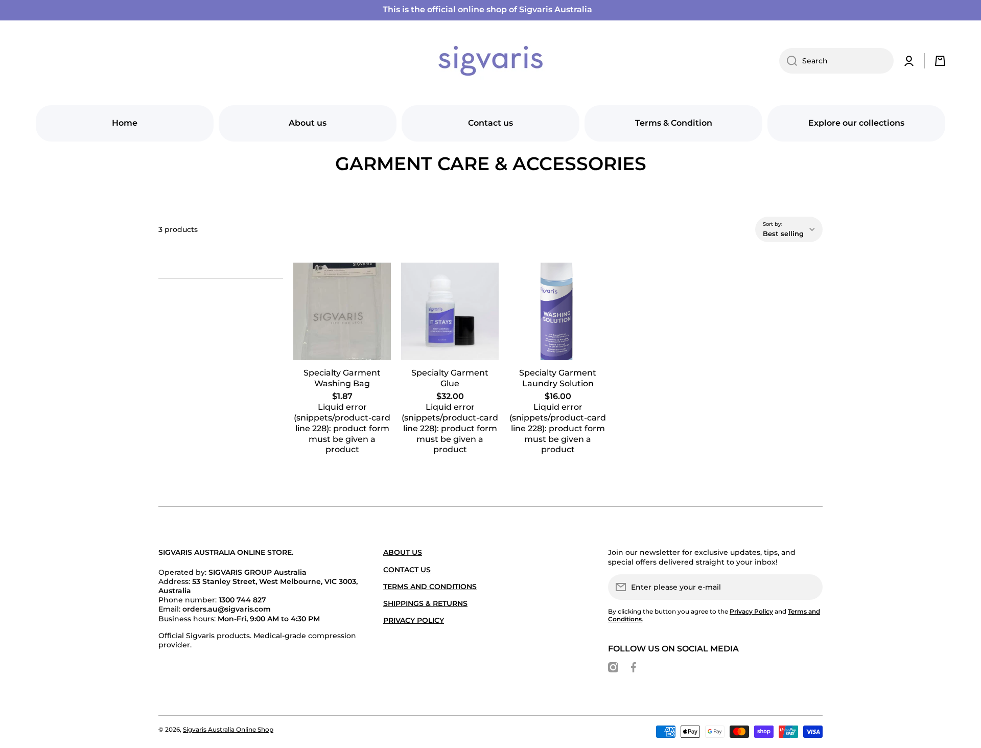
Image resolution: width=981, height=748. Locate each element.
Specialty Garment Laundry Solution (557, 378)
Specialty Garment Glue (449, 378)
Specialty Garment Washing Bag (342, 378)
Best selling (783, 233)
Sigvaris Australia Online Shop (228, 729)
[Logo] (490, 61)
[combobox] (836, 61)
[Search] (788, 61)
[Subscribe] (810, 587)
